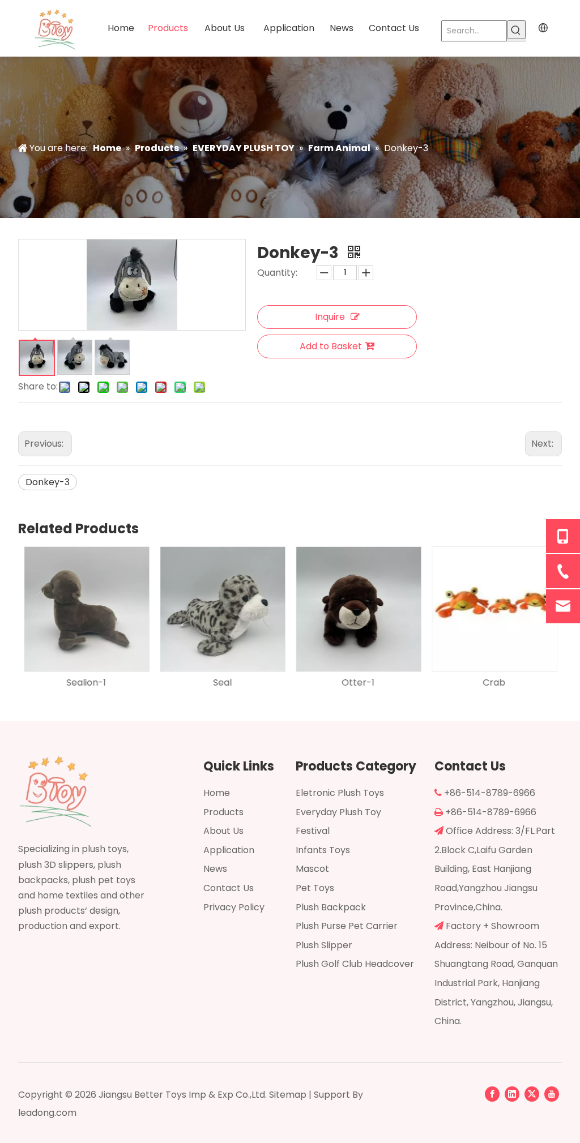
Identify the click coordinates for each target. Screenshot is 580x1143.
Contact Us (228, 887)
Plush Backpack (331, 907)
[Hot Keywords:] (516, 29)
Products (223, 812)
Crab (494, 682)
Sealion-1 (86, 682)
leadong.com (47, 1112)
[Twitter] (531, 1094)
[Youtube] (551, 1094)
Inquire (330, 316)
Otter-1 (358, 682)
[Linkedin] (512, 1094)
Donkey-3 (47, 482)
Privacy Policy (234, 907)
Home (216, 792)
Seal (222, 682)
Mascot (312, 868)
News (215, 868)
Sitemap (287, 1094)
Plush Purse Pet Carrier (347, 925)
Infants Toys (323, 850)
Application (228, 850)
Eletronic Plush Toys (340, 792)
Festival (313, 830)
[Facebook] (492, 1094)
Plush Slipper (324, 945)
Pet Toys (315, 887)
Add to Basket (331, 346)
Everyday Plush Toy (338, 812)
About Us (223, 830)
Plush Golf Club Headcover (355, 963)
